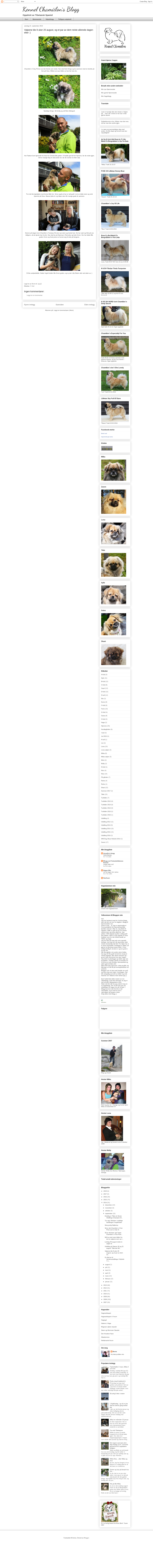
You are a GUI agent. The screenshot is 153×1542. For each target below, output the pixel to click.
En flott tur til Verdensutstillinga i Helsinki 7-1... (114, 1259)
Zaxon (103, 842)
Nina (102, 774)
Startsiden (60, 305)
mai (106, 1270)
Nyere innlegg (29, 305)
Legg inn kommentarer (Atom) (64, 310)
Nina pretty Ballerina (111, 1225)
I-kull (102, 733)
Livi (102, 743)
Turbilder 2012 (106, 801)
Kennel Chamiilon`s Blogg (50, 9)
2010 (105, 1294)
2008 (105, 1299)
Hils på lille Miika (115, 1484)
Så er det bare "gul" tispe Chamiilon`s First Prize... (114, 1233)
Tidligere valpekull (64, 19)
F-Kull (32, 286)
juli (106, 1267)
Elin (102, 698)
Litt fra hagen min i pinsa (110, 872)
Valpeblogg (50, 19)
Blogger (86, 1538)
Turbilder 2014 (106, 808)
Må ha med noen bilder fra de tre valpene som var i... (114, 1238)
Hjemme (104, 726)
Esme (103, 702)
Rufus (103, 784)
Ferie (103, 709)
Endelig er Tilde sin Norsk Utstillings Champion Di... (114, 1217)
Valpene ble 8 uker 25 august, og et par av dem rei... (114, 1252)
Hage (103, 722)
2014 (105, 1202)
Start (26, 19)
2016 (105, 1197)
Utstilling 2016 (105, 835)
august (107, 1264)
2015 (105, 1199)
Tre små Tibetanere (116, 1430)
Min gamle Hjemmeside (109, 93)
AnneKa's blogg (109, 853)
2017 (105, 1194)
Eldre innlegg (89, 305)
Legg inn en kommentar (34, 295)
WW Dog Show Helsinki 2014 (110, 839)
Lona (102, 746)
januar (107, 1281)
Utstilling (104, 818)
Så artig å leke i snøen (117, 1393)
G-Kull (103, 712)
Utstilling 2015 (105, 832)
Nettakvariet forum (107, 1340)
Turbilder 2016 (106, 815)
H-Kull (103, 719)
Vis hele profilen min (117, 1354)
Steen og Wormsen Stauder (110, 1330)
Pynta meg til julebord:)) (118, 1381)
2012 (105, 1288)
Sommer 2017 (106, 791)
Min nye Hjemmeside (108, 89)
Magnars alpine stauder (109, 1327)
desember (108, 1205)
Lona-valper (105, 750)
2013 (105, 1285)
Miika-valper (105, 756)
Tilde (102, 794)
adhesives (103, 1002)
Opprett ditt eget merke (107, 436)
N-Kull (103, 767)
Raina (103, 780)
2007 (105, 1302)
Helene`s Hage (106, 1323)
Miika (103, 753)
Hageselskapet (106, 1313)
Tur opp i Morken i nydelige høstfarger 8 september (114, 1221)
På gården (104, 777)
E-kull (103, 695)
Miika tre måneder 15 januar (119, 1419)
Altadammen (105, 1337)
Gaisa (103, 715)
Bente (115, 1351)
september (109, 1213)
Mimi (102, 760)
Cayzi (103, 688)
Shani (103, 787)
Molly (103, 763)
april (106, 1273)
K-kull (103, 739)
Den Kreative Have (107, 1334)
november (108, 1208)
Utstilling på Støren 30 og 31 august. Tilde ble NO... (114, 1247)
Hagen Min (107, 870)
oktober (108, 1211)
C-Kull (103, 685)
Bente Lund (104, 433)
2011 (105, 1291)
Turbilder (104, 798)
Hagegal (104, 1320)
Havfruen (106, 878)
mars (107, 1276)
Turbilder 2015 (106, 811)
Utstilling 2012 (105, 822)
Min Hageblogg (106, 96)
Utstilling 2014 (105, 828)
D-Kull (103, 691)
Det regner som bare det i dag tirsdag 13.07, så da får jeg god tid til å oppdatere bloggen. (119, 1445)
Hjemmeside (37, 19)
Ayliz (102, 678)
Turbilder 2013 (106, 804)
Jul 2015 (104, 736)
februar (107, 1279)
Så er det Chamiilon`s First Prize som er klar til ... (113, 1229)
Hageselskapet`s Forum (109, 1316)
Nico (102, 770)
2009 (105, 1296)
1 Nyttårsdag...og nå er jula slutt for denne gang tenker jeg (119, 1405)
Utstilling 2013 (105, 825)
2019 (105, 1191)
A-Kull (103, 674)
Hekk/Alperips (107, 855)
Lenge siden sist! (108, 864)
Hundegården (105, 729)
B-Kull (103, 681)
